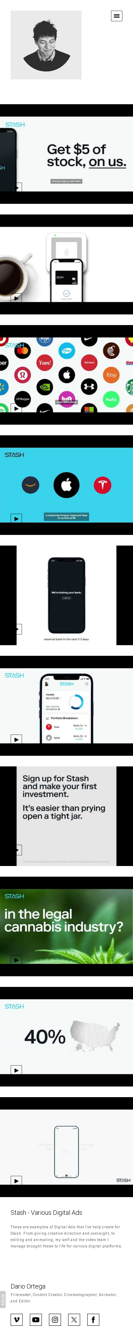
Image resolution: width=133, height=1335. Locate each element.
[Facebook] (93, 1319)
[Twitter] (74, 1319)
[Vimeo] (17, 1319)
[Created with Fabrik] (3, 1299)
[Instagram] (55, 1319)
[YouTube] (36, 1319)
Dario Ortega (28, 1286)
